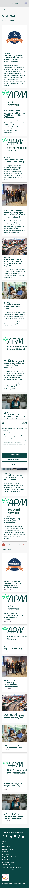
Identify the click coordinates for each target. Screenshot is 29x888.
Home (5, 9)
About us (4, 841)
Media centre (6, 865)
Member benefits (7, 849)
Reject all (14, 464)
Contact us (5, 844)
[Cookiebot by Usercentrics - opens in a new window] (20, 423)
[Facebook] (3, 837)
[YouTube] (15, 837)
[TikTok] (19, 837)
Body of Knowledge (8, 862)
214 (20, 545)
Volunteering (6, 846)
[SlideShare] (11, 837)
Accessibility (6, 859)
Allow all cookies (14, 454)
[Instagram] (23, 837)
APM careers (6, 854)
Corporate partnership (9, 857)
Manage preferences (13, 459)
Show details (20, 449)
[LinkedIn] (7, 837)
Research (5, 852)
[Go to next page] (23, 544)
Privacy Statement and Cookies (12, 867)
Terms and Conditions (9, 870)
